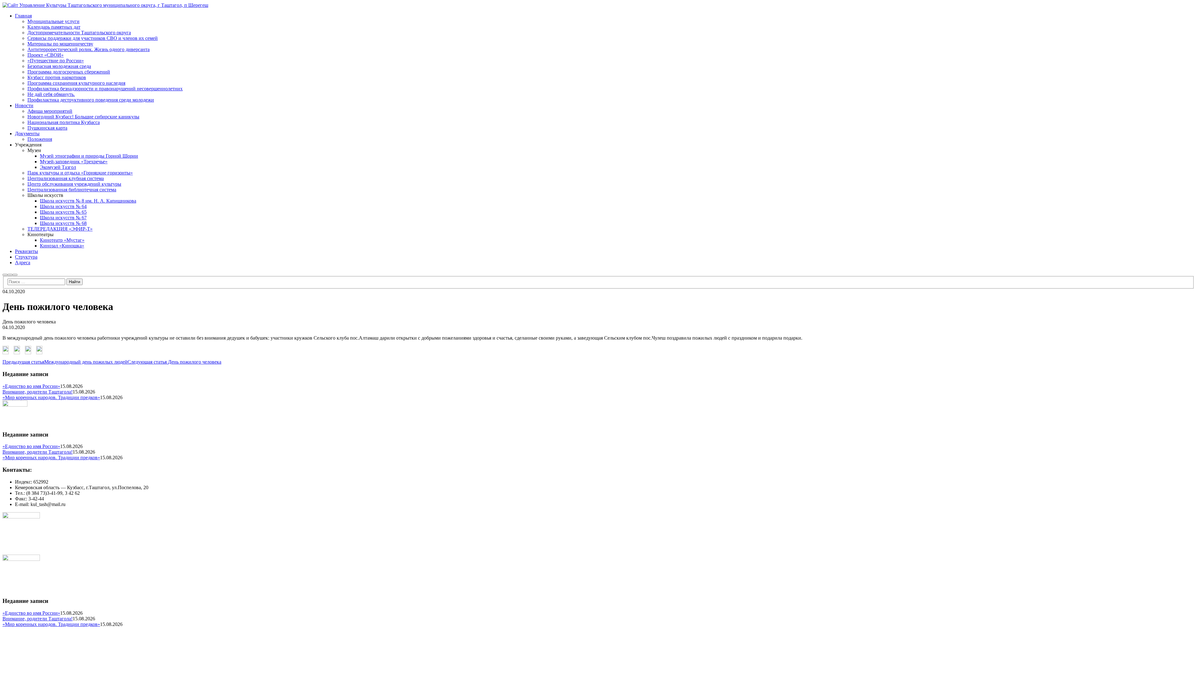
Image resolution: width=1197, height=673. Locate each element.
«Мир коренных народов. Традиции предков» (51, 397)
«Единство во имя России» (31, 386)
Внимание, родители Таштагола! (37, 391)
